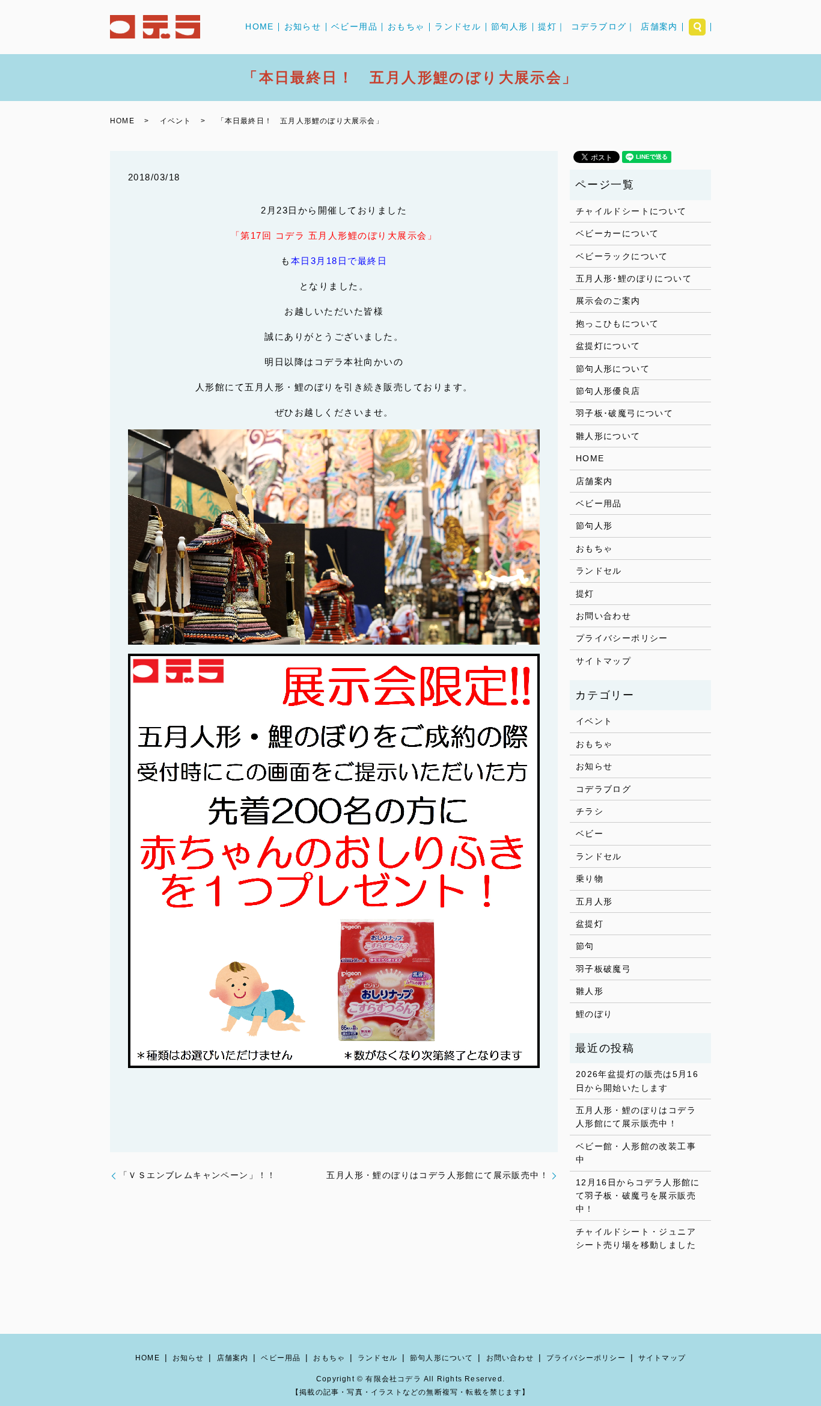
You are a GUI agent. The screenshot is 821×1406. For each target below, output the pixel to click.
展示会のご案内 (608, 300)
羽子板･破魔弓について (624, 413)
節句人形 (509, 27)
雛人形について (608, 436)
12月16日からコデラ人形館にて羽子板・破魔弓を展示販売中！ (638, 1195)
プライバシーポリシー (622, 638)
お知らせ (303, 27)
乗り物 (589, 878)
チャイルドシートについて (631, 211)
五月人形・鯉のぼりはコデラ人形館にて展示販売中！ (437, 1175)
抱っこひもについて (617, 323)
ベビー (589, 833)
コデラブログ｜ (603, 27)
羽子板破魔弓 (603, 969)
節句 (585, 946)
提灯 (585, 593)
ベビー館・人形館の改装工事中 (636, 1152)
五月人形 (594, 901)
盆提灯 (589, 924)
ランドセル (458, 27)
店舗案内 (659, 27)
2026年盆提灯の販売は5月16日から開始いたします (637, 1080)
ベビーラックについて (622, 256)
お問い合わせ (603, 616)
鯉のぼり (594, 1014)
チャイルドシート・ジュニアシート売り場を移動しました (636, 1238)
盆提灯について (608, 346)
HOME (259, 27)
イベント (176, 121)
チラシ (589, 811)
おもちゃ (406, 27)
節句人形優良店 (608, 391)
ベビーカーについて (617, 233)
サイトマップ (603, 661)
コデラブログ (603, 789)
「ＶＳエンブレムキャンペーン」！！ (197, 1175)
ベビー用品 (354, 27)
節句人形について (613, 368)
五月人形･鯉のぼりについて (634, 278)
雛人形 (589, 991)
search (697, 27)
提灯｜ (552, 27)
